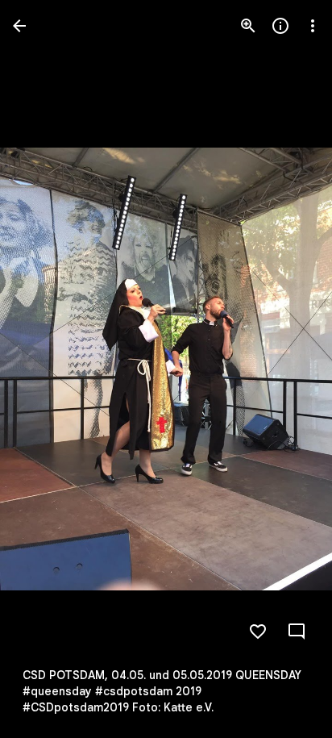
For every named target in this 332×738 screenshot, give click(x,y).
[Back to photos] (19, 25)
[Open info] (280, 26)
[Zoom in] (248, 26)
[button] (45, 369)
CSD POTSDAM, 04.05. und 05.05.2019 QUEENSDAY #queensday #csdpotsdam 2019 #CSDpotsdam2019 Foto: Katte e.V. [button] (162, 691)
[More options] (313, 26)
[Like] (258, 631)
